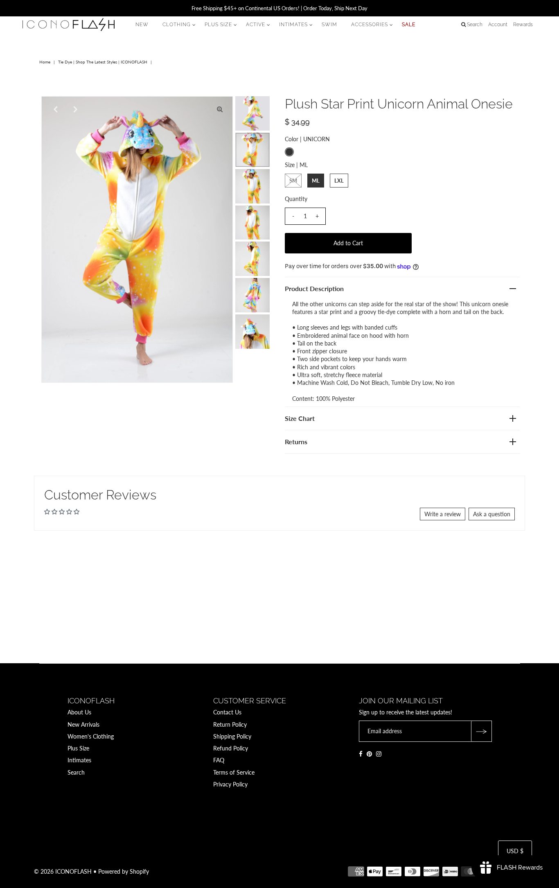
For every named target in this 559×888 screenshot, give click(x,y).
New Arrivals (83, 724)
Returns (296, 441)
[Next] (74, 109)
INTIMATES (293, 24)
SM (293, 180)
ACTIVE (255, 24)
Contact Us (227, 712)
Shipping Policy (232, 736)
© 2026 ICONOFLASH (63, 871)
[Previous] (54, 109)
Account (497, 24)
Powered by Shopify (123, 871)
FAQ (218, 760)
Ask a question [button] (491, 514)
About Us (79, 712)
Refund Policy (230, 748)
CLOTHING (176, 24)
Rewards (523, 24)
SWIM (329, 24)
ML (316, 180)
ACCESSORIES (369, 24)
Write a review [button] (442, 514)
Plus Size (78, 748)
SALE (408, 24)
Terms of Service (234, 772)
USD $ (515, 850)
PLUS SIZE (218, 24)
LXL (339, 180)
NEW (142, 24)
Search (76, 772)
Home (44, 61)
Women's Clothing (91, 736)
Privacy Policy (230, 784)
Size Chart (300, 418)
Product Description (314, 288)
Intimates (79, 760)
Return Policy (230, 724)
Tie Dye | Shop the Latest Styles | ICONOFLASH (102, 61)
